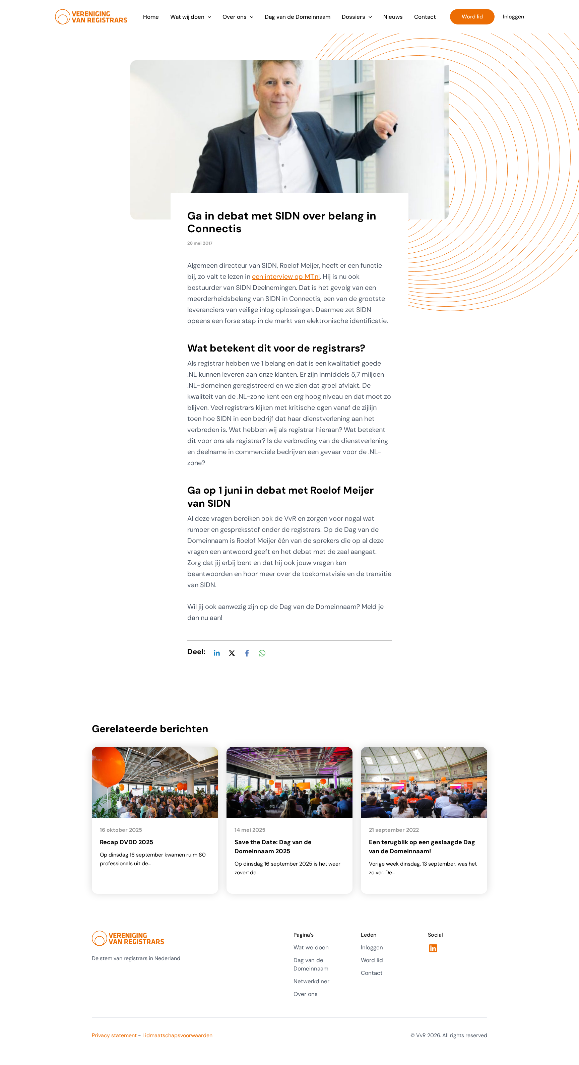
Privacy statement (114, 1035)
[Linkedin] (216, 652)
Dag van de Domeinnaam (297, 16)
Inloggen (372, 947)
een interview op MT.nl (286, 276)
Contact (425, 16)
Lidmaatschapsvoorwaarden (177, 1035)
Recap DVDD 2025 (126, 842)
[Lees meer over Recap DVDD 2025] (155, 781)
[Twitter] (232, 652)
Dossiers (353, 16)
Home (151, 16)
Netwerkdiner (311, 981)
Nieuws (393, 16)
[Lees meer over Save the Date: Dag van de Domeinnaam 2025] (290, 781)
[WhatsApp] (262, 652)
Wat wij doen (187, 16)
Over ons (234, 16)
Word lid (372, 960)
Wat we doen (311, 947)
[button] (207, 17)
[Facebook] (247, 652)
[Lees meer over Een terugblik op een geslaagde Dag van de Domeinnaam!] (424, 781)
